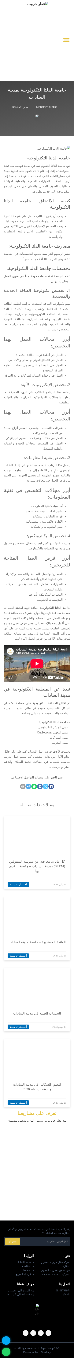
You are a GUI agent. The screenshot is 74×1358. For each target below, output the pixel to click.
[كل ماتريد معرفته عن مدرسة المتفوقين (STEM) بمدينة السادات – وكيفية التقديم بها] (41, 834)
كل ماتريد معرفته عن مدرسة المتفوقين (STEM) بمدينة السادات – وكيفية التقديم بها (37, 866)
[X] (45, 786)
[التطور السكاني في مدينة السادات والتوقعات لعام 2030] (41, 1057)
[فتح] (66, 40)
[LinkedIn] (40, 786)
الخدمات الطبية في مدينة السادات (37, 1013)
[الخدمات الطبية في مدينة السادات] (41, 986)
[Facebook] (51, 786)
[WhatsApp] (34, 786)
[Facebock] (12, 40)
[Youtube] (6, 40)
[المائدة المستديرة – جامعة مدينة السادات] (41, 915)
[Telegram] (28, 786)
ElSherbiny (45, 1352)
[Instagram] (41, 1333)
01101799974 (63, 1290)
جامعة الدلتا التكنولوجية (55, 607)
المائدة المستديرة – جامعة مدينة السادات (37, 942)
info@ (66, 1294)
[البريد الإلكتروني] (23, 786)
